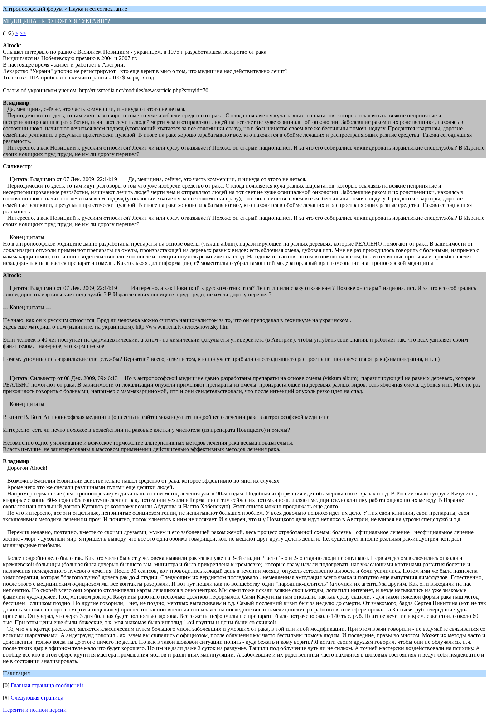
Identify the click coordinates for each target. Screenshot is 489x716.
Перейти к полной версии (35, 710)
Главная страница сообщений (47, 685)
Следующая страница (37, 698)
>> (23, 33)
